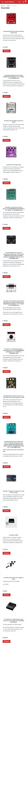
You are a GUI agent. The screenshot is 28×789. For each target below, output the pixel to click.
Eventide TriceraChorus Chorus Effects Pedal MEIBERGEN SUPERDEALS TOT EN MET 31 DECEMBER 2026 (13, 209)
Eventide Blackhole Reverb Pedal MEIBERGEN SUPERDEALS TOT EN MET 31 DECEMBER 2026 (13, 77)
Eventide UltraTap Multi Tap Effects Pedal (13, 121)
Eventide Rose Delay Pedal (13, 164)
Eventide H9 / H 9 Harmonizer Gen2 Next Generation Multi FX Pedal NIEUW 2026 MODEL (13, 621)
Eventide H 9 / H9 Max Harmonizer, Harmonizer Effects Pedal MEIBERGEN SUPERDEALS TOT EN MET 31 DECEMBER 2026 (13, 351)
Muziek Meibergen (9, 2)
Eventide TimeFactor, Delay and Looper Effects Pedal (13, 491)
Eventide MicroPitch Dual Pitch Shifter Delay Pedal (13, 32)
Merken (8, 5)
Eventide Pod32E (13, 535)
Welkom (3, 5)
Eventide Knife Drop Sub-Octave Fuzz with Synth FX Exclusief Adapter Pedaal (13, 396)
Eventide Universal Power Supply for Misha (14, 578)
